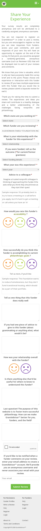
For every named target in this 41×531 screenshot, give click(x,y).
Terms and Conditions (11, 524)
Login (5, 515)
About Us (6, 520)
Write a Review (8, 505)
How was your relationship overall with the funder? (21, 359)
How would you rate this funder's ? (20, 213)
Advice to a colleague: (20, 174)
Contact (25, 520)
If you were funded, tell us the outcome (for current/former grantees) (20, 152)
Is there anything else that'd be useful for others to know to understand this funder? (20, 382)
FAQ (5, 508)
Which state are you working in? (20, 116)
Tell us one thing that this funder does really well (20, 299)
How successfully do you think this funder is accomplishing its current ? (20, 253)
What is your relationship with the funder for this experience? (21, 138)
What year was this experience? (20, 164)
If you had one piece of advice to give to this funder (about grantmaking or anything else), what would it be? (20, 329)
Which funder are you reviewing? (20, 125)
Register (6, 511)
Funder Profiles (9, 501)
